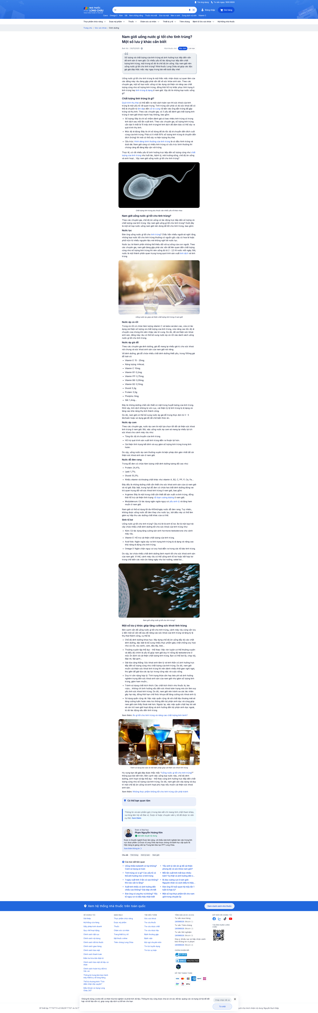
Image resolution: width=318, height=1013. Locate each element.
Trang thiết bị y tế (121, 934)
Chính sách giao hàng (92, 946)
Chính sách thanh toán (92, 954)
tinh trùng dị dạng (144, 90)
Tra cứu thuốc (150, 922)
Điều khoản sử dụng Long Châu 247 (94, 989)
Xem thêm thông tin (132, 848)
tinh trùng (155, 234)
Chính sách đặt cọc (91, 934)
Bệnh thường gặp (151, 934)
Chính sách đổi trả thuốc (93, 942)
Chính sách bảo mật (91, 950)
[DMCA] (187, 960)
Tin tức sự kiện (150, 950)
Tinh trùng (134, 855)
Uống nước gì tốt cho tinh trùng (176, 772)
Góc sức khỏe (101, 28)
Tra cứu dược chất (152, 926)
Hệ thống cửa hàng (91, 922)
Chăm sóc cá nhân (121, 930)
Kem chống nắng (136, 15)
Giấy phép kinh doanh (92, 926)
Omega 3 (113, 15)
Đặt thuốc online (120, 938)
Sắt (126, 15)
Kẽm (121, 15)
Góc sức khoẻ (150, 918)
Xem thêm (136, 818)
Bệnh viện (148, 938)
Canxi (105, 15)
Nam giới (156, 855)
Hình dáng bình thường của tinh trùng (152, 141)
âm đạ (141, 108)
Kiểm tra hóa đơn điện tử (93, 958)
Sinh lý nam (145, 855)
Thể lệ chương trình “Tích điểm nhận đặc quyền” (94, 982)
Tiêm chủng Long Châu (123, 942)
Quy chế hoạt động (91, 930)
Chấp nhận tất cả (222, 1000)
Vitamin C (202, 15)
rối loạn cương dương (164, 497)
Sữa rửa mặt (164, 15)
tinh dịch (184, 253)
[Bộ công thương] (181, 954)
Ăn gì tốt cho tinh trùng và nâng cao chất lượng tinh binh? (160, 715)
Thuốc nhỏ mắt (151, 15)
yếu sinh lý (174, 501)
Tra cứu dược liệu (151, 930)
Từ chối (222, 1006)
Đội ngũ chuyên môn (152, 942)
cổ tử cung (155, 108)
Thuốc (116, 926)
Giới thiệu (87, 918)
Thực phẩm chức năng (123, 918)
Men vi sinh (175, 15)
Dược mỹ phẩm (120, 922)
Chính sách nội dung (91, 938)
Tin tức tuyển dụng (152, 946)
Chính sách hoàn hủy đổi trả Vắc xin (95, 970)
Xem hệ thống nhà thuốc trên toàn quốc (117, 906)
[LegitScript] (187, 966)
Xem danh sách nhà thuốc (219, 906)
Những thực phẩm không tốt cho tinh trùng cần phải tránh (160, 791)
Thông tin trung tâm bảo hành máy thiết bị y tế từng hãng (95, 976)
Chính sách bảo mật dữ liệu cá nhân (95, 963)
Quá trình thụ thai (130, 102)
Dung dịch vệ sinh (189, 15)
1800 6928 (230, 2)
